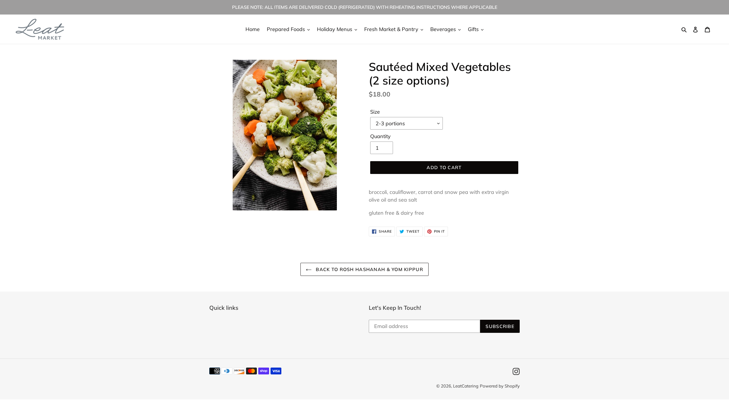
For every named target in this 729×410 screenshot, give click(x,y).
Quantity (380, 136)
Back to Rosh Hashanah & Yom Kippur (368, 269)
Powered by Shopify (500, 386)
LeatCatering (465, 386)
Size (375, 111)
